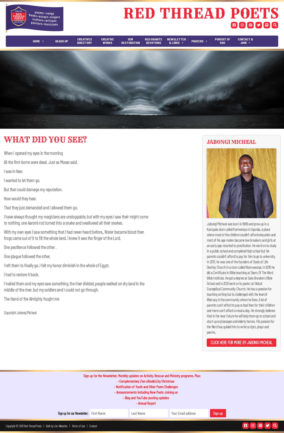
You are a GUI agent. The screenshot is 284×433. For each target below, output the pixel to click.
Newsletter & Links (176, 40)
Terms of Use (78, 426)
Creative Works (107, 40)
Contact (93, 426)
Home (36, 41)
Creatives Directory (84, 40)
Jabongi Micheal (231, 142)
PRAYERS (197, 41)
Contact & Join (245, 40)
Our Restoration (130, 40)
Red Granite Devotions (153, 40)
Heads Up (61, 41)
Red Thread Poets (33, 426)
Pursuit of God (222, 40)
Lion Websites (61, 426)
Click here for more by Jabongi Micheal (241, 342)
